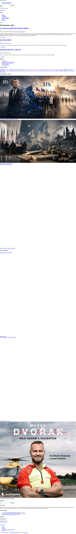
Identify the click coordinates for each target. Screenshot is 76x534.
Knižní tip (46, 69)
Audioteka (7, 69)
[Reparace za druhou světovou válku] (38, 141)
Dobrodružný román (33, 69)
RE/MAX (23, 70)
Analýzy (10, 31)
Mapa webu (25, 532)
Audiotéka (18, 69)
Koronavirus (50, 69)
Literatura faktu (55, 69)
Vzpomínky (57, 70)
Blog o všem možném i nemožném (19, 31)
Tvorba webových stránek (46, 70)
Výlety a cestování (5, 17)
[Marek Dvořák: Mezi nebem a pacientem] (38, 460)
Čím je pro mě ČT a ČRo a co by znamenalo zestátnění (12, 513)
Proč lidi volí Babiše (6, 40)
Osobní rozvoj (8, 70)
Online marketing (2, 70)
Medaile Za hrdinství (61, 69)
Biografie (23, 69)
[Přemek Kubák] (1, 6)
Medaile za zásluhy (68, 69)
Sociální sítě (37, 70)
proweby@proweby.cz (4, 521)
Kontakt (3, 20)
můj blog (35, 508)
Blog (3, 19)
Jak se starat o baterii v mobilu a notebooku (7, 248)
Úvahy (9, 43)
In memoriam (41, 69)
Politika (12, 70)
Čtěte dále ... (3, 37)
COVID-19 (29, 69)
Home (3, 526)
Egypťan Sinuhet (3, 336)
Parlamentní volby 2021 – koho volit (10, 49)
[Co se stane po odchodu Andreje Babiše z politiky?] (38, 97)
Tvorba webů (52, 70)
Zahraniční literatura (63, 70)
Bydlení (26, 69)
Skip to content (2, 10)
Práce (3, 14)
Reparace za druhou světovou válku (6, 163)
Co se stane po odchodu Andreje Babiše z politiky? (14, 28)
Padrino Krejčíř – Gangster (4, 421)
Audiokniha (2, 69)
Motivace (74, 69)
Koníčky (3, 15)
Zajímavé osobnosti (5, 65)
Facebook (37, 69)
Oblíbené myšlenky (5, 18)
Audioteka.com (12, 69)
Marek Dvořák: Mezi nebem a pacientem (7, 498)
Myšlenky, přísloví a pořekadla (7, 63)
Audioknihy (4, 16)
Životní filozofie (3, 71)
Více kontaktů (2, 524)
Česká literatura (72, 70)
